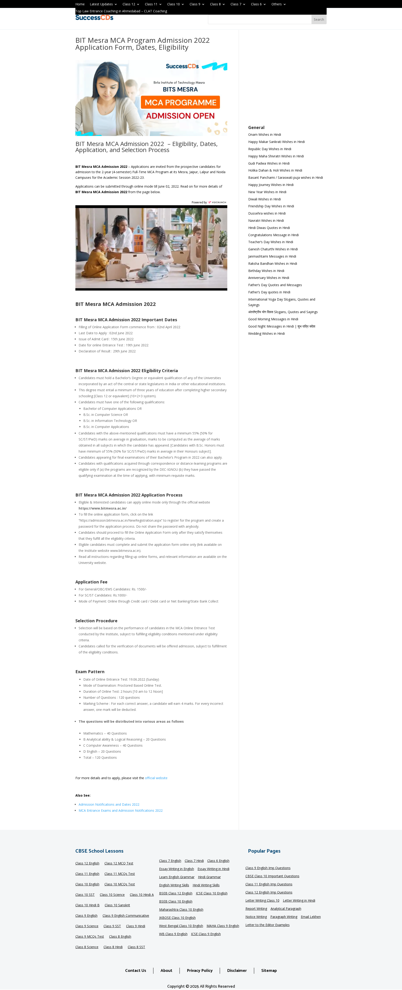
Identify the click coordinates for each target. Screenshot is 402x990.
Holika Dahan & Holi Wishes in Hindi (275, 170)
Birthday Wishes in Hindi (266, 270)
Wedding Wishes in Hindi (266, 333)
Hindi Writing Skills (206, 885)
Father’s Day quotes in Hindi (269, 292)
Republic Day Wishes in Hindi (269, 149)
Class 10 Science (112, 895)
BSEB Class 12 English (175, 893)
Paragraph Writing (283, 917)
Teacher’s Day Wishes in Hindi (270, 242)
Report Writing (256, 909)
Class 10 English (87, 884)
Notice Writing (256, 917)
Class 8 (215, 4)
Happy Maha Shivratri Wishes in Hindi (276, 156)
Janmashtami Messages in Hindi (272, 256)
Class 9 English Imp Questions (268, 868)
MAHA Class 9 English (223, 926)
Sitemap (269, 971)
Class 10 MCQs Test (119, 884)
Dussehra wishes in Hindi (267, 213)
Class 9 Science (86, 926)
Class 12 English (87, 863)
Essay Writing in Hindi (213, 869)
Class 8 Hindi (113, 947)
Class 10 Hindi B (87, 905)
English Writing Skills (174, 885)
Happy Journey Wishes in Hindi (271, 184)
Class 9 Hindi (135, 926)
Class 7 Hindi (194, 861)
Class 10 (173, 4)
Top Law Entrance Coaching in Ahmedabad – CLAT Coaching (121, 11)
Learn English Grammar (176, 877)
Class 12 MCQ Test (118, 863)
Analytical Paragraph (286, 909)
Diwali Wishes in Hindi (264, 199)
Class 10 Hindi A (142, 895)
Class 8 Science (86, 947)
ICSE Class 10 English (212, 893)
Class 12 (129, 4)
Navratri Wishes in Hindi (266, 220)
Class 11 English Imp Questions (268, 884)
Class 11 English (87, 874)
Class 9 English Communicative (126, 916)
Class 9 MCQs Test (89, 937)
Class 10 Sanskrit (117, 905)
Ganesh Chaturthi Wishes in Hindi (273, 249)
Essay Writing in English (176, 869)
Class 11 (151, 4)
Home (80, 4)
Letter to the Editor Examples (267, 925)
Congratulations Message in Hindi (273, 235)
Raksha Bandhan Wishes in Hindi (272, 263)
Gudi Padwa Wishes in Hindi (269, 163)
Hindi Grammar (209, 877)
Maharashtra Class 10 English (181, 910)
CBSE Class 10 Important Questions (272, 876)
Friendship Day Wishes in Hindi (271, 206)
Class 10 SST (85, 895)
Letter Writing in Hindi (299, 901)
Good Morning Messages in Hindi (273, 319)
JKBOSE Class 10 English (177, 918)
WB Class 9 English (173, 934)
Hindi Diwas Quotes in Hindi (269, 227)
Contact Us (135, 971)
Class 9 (195, 4)
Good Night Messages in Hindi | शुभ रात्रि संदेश (281, 326)
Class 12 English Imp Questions (268, 892)
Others (276, 4)
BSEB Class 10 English (175, 902)
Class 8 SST (136, 947)
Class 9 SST (112, 926)
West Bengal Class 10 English (181, 926)
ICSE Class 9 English (206, 934)
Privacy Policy (200, 971)
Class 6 (256, 4)
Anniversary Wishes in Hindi (268, 277)
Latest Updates (101, 4)
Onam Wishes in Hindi (264, 134)
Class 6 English (218, 861)
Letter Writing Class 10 (262, 901)
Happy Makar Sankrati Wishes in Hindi (276, 141)
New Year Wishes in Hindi (267, 192)
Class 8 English (120, 937)
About (166, 971)
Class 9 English (86, 916)
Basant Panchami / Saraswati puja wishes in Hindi (285, 177)
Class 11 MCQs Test (119, 874)
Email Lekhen (311, 917)
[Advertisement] (287, 80)
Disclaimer (237, 971)
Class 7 (236, 4)
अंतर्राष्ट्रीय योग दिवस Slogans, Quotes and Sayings (283, 312)
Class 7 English (170, 861)
